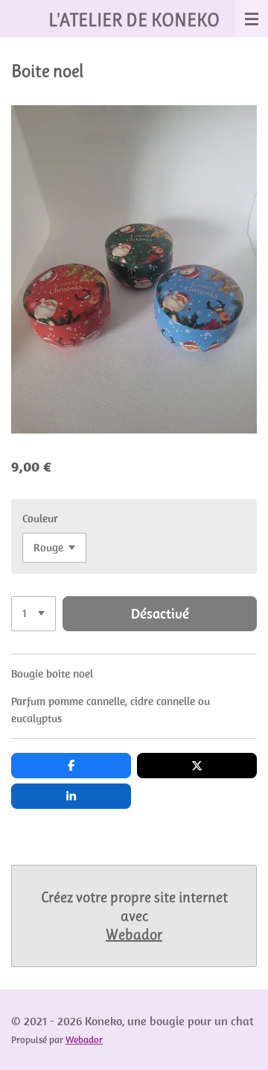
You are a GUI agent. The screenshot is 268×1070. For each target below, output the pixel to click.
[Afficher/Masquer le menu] (251, 18)
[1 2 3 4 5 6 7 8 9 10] (33, 613)
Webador (134, 934)
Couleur (40, 518)
